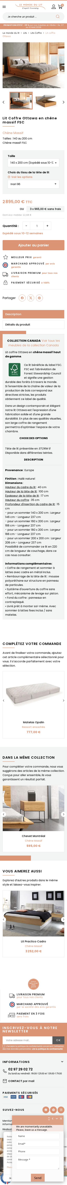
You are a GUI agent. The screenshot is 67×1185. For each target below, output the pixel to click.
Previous (3, 700)
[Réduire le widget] (57, 1118)
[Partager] (22, 298)
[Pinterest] (39, 298)
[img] (61, 1118)
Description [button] (13, 314)
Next (63, 700)
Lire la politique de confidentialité (47, 1049)
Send (37, 1178)
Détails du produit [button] (17, 325)
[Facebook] (45, 1110)
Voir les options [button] (21, 177)
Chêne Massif (13, 133)
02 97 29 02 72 (20, 1069)
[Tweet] (30, 298)
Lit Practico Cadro (33, 941)
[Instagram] (61, 1110)
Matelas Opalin (33, 722)
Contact (21, 1081)
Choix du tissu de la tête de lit (28, 174)
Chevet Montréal (33, 836)
